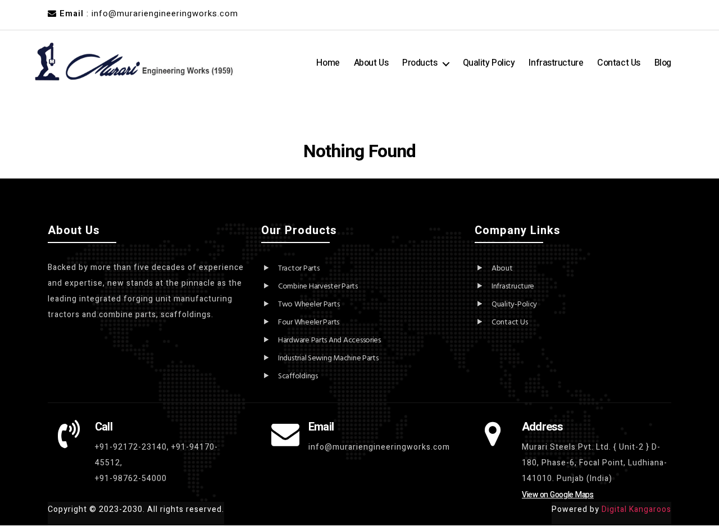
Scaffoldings (298, 376)
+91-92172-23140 (131, 447)
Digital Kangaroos (636, 509)
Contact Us (618, 63)
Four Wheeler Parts (308, 322)
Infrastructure (556, 63)
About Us (371, 63)
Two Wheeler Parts (308, 304)
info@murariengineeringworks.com (379, 447)
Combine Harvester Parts (318, 286)
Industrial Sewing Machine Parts (328, 358)
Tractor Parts (299, 268)
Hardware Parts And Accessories (329, 340)
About (502, 268)
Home (327, 63)
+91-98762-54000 (131, 478)
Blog (662, 63)
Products (419, 63)
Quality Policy (489, 63)
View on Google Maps (558, 495)
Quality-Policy (514, 304)
